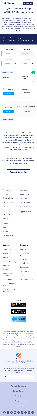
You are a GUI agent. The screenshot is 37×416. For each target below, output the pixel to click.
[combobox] (9, 53)
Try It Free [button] (8, 93)
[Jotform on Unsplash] (32, 412)
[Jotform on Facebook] (4, 412)
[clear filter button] (33, 72)
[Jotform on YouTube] (25, 412)
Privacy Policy (18, 391)
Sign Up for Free (28, 3)
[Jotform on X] (8, 412)
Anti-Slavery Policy (18, 406)
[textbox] (9, 53)
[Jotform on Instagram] (29, 412)
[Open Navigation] (35, 3)
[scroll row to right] (34, 81)
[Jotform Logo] (7, 3)
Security (18, 396)
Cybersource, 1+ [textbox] (27, 54)
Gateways (6, 77)
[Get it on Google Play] (18, 305)
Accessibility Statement (18, 401)
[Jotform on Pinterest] (22, 412)
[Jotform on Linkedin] (11, 412)
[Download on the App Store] (18, 311)
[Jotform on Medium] (15, 412)
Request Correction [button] (18, 172)
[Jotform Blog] (18, 412)
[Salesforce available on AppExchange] (18, 319)
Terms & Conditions (18, 386)
